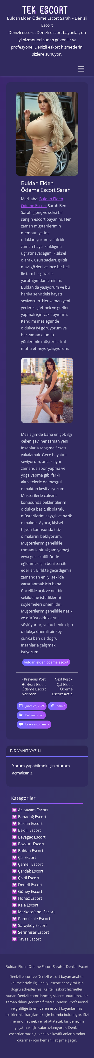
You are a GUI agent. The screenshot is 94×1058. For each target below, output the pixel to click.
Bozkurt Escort (31, 844)
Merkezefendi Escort (36, 912)
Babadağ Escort (32, 816)
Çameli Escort (30, 864)
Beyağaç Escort (32, 837)
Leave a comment (37, 724)
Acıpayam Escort (33, 810)
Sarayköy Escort (32, 925)
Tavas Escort (29, 939)
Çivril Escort (29, 878)
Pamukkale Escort (34, 918)
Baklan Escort (30, 823)
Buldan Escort (34, 715)
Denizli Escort (30, 884)
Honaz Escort (30, 898)
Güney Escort (30, 891)
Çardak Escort (30, 871)
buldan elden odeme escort (46, 662)
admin (61, 706)
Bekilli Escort (29, 830)
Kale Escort (28, 905)
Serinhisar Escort (33, 932)
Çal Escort (27, 857)
